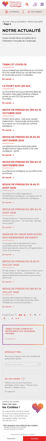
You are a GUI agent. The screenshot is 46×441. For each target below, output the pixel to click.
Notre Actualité (35, 22)
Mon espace (36, 12)
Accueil (5, 22)
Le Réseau (14, 12)
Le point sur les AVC (16, 86)
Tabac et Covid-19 (14, 64)
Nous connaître (18, 22)
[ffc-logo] (12, 4)
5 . (31, 314)
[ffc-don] (35, 4)
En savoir (7, 79)
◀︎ (24, 314)
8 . (5, 318)
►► (17, 318)
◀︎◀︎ (20, 314)
